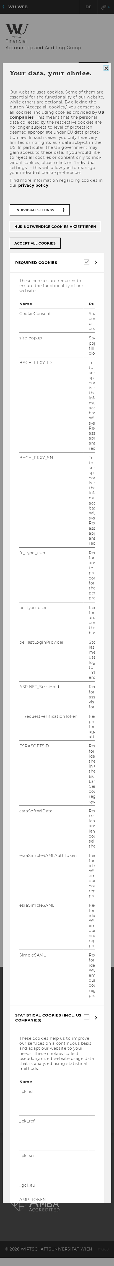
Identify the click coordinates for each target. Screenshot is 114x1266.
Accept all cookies (35, 243)
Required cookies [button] (36, 262)
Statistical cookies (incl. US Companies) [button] (48, 1017)
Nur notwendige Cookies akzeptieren (55, 227)
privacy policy (33, 185)
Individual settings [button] (34, 210)
